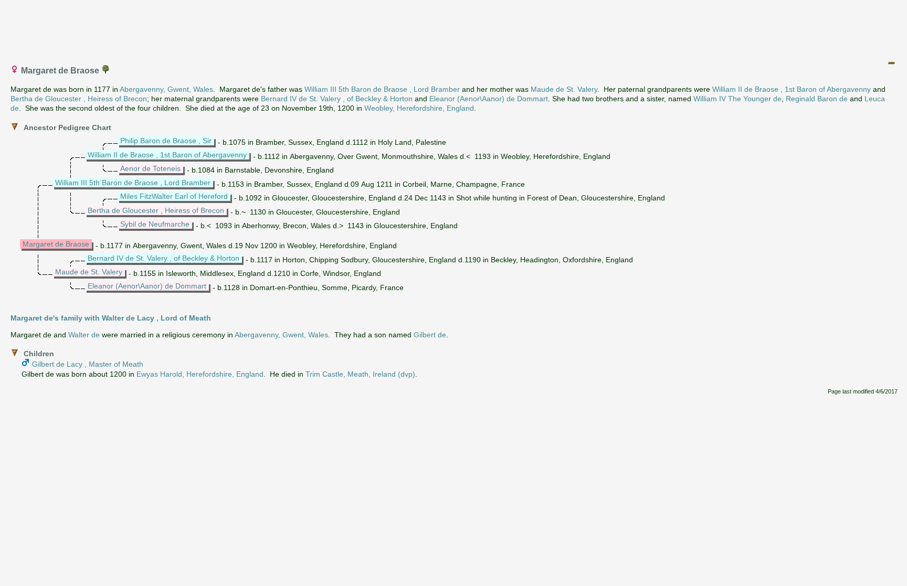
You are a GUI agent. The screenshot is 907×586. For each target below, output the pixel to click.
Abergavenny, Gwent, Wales (166, 89)
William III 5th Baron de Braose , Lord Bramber (382, 89)
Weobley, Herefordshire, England (419, 108)
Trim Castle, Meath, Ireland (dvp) (360, 374)
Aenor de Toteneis (150, 168)
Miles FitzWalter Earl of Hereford (174, 196)
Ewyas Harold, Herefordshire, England (199, 374)
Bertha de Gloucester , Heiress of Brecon (78, 98)
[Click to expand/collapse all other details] (891, 63)
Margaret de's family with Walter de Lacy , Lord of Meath (110, 318)
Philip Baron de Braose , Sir (166, 140)
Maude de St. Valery (564, 89)
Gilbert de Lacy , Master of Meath (87, 364)
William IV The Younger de (737, 98)
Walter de (84, 335)
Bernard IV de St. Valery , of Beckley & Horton (337, 98)
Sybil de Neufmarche (154, 224)
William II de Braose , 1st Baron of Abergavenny (791, 89)
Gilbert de (430, 335)
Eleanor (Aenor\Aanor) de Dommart (488, 98)
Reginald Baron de (817, 98)
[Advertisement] (454, 27)
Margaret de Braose (56, 244)
